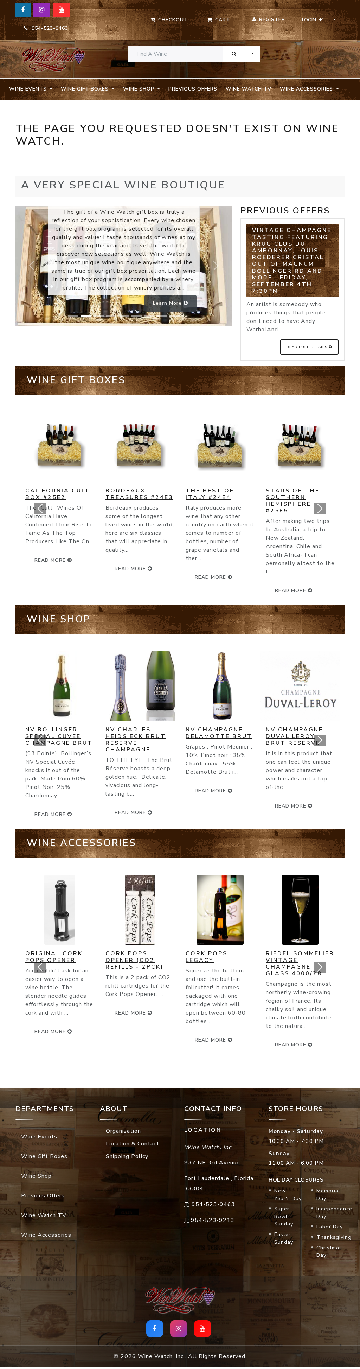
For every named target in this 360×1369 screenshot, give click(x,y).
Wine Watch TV (248, 89)
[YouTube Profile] (61, 10)
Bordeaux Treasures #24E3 (139, 494)
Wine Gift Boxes (44, 1156)
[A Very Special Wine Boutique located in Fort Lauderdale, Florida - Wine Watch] (53, 59)
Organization (123, 1131)
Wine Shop (36, 1176)
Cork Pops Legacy (206, 957)
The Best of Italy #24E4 (210, 494)
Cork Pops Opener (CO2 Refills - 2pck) (134, 960)
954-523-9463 (48, 28)
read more (131, 568)
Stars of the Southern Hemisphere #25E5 (293, 501)
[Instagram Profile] (41, 10)
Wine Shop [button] (139, 89)
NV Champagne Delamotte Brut (219, 733)
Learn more (168, 303)
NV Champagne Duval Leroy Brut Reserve (294, 736)
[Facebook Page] (23, 10)
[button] (40, 509)
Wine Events (39, 1137)
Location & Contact (132, 1144)
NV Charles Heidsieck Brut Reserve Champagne (135, 740)
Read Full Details (308, 347)
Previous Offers (192, 89)
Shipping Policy (127, 1156)
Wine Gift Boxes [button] (85, 89)
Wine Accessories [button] (307, 89)
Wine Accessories (46, 1235)
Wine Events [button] (29, 89)
